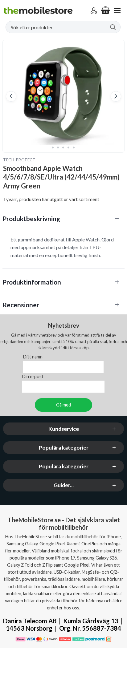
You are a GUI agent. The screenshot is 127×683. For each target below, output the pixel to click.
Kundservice (63, 429)
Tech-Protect (19, 159)
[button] (11, 96)
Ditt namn (33, 356)
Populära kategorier (63, 447)
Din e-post (32, 376)
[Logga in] (93, 10)
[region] (63, 218)
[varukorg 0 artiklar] (105, 10)
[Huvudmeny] (117, 10)
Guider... (64, 485)
